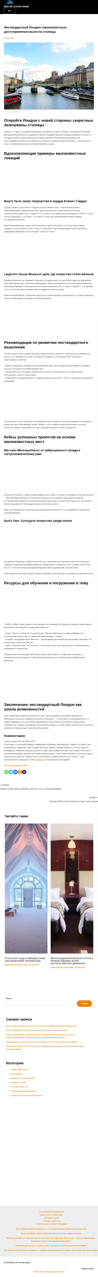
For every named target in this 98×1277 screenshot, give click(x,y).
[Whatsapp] (6, 772)
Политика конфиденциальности (49, 1271)
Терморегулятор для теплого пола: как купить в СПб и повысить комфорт (41, 1042)
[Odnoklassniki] (19, 772)
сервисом (39, 759)
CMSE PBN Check (19, 1069)
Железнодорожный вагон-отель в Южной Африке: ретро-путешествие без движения (72, 961)
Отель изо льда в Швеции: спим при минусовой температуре (25, 959)
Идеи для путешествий (16, 965)
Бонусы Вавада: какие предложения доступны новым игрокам (36, 1030)
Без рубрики (17, 1074)
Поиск (9, 998)
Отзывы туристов (19, 1086)
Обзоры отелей (18, 1082)
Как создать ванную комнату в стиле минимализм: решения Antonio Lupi (41, 1026)
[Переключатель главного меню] (10, 11)
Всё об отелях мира (16, 6)
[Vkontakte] (15, 772)
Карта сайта (88, 1268)
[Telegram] (11, 772)
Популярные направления (23, 1091)
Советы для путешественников (26, 1095)
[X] (24, 772)
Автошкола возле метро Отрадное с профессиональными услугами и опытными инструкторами (51, 1250)
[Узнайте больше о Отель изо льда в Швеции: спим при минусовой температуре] (26, 953)
